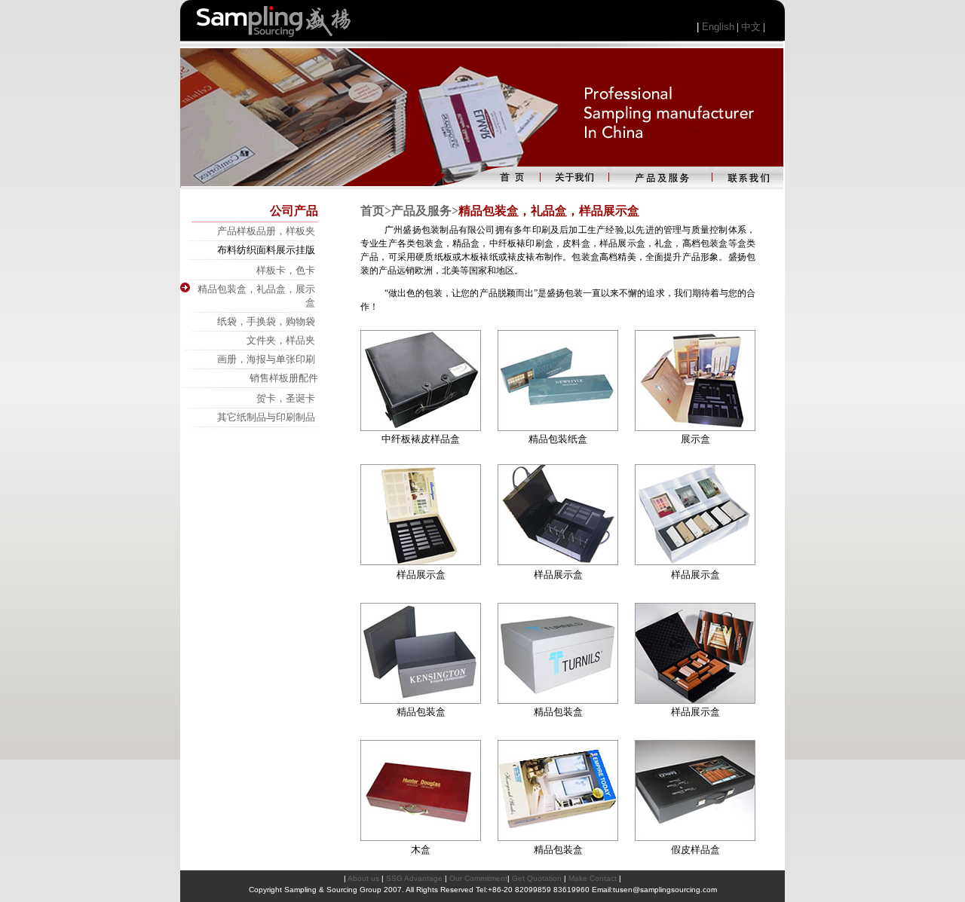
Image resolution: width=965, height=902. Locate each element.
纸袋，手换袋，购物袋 (266, 321)
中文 (751, 26)
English (718, 26)
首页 (372, 210)
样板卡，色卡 (285, 270)
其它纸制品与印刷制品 (266, 417)
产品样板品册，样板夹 (266, 231)
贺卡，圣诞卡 (285, 398)
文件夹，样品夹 (281, 340)
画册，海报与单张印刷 (266, 359)
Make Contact (592, 878)
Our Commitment (478, 878)
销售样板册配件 (284, 378)
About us (363, 878)
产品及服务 (421, 210)
